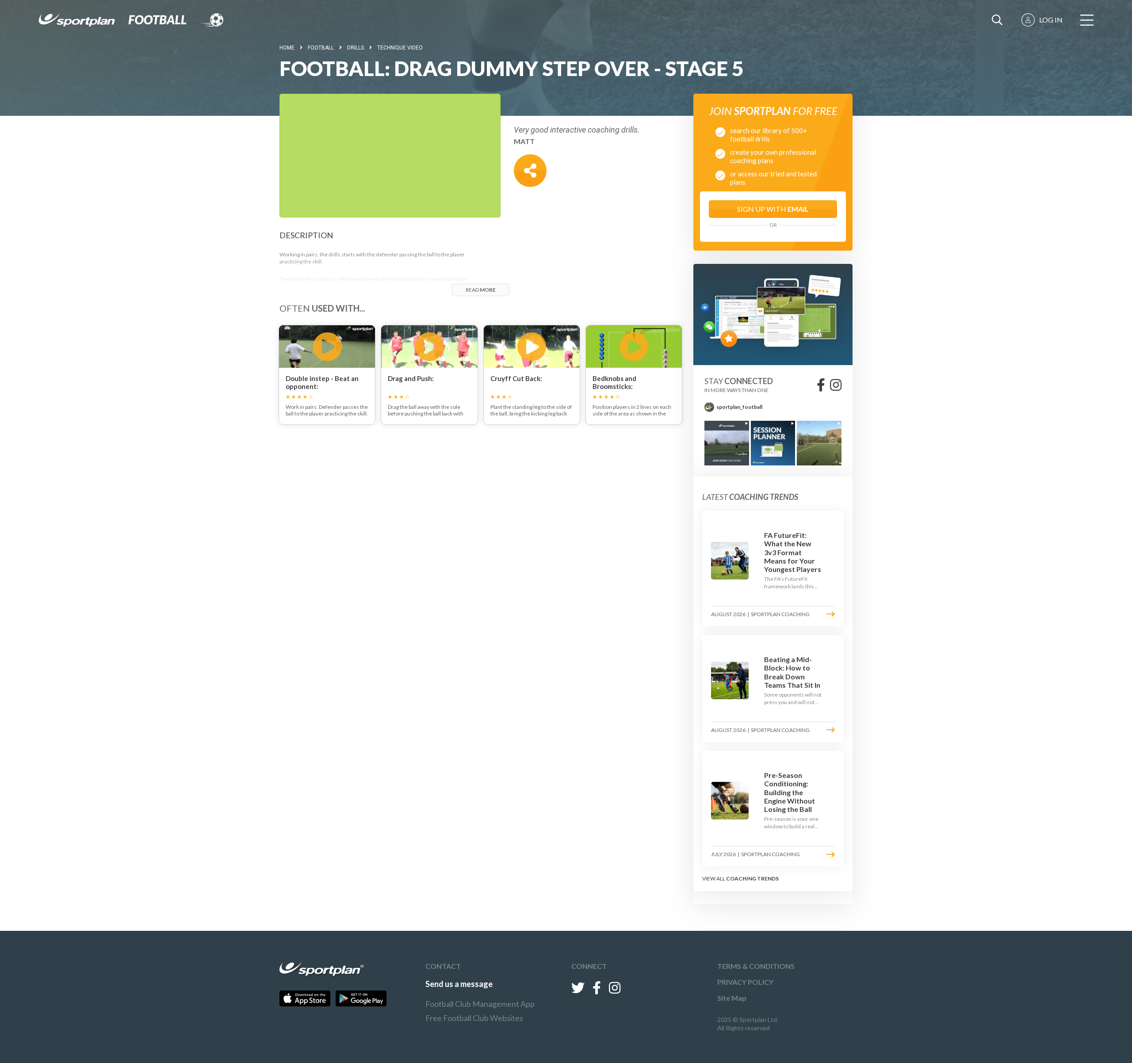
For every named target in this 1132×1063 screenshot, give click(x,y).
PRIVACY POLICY (745, 982)
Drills (355, 48)
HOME (286, 48)
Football (321, 48)
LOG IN (1051, 19)
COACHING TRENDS (752, 878)
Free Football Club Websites (474, 1018)
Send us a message (459, 984)
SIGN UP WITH (773, 209)
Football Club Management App (480, 1004)
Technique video (400, 48)
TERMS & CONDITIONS (756, 966)
